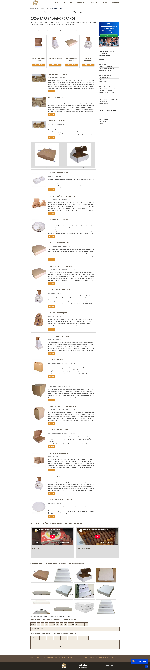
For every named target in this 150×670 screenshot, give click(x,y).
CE (73, 624)
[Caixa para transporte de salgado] (63, 591)
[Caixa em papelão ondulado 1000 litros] (39, 396)
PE (65, 624)
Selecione (33, 624)
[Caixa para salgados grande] (46, 154)
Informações (67, 3)
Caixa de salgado (103, 103)
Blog (105, 3)
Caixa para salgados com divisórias (52, 12)
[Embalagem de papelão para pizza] (39, 279)
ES (46, 624)
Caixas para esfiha (104, 119)
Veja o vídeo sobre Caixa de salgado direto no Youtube (91, 552)
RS (61, 624)
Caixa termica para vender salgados (108, 97)
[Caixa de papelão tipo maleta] (39, 186)
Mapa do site (115, 657)
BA (69, 624)
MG (42, 624)
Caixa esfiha (102, 59)
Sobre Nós (92, 657)
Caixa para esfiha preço (68, 12)
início (56, 3)
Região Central (34, 638)
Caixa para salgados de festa (107, 88)
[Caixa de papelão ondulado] (39, 443)
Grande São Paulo (72, 638)
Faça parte (115, 3)
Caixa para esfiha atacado (105, 73)
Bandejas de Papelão (104, 114)
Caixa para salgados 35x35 (106, 95)
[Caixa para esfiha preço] (63, 575)
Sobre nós (95, 3)
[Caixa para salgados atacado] (41, 607)
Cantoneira (102, 128)
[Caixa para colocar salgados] (84, 575)
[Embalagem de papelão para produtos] (39, 419)
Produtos (81, 3)
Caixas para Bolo (103, 121)
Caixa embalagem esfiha (105, 81)
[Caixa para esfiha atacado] (106, 607)
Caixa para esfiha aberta (105, 66)
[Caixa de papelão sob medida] (39, 466)
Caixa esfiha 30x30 (103, 84)
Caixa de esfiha (103, 64)
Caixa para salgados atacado (106, 92)
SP (50, 624)
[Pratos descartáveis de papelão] (39, 513)
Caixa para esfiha (103, 62)
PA (86, 624)
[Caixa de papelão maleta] (39, 373)
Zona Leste (63, 638)
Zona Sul (57, 638)
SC (57, 624)
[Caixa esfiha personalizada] (106, 575)
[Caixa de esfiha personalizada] (39, 302)
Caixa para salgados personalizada (108, 99)
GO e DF (78, 624)
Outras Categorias (107, 110)
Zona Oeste (50, 638)
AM (83, 624)
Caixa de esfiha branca (105, 75)
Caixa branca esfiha (104, 77)
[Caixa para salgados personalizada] (63, 607)
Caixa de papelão (103, 125)
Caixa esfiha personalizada (106, 79)
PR (54, 624)
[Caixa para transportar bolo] (39, 349)
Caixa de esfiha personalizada (107, 68)
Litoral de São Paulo (83, 638)
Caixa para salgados (104, 86)
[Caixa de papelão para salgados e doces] (41, 575)
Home (86, 657)
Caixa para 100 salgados (80, 12)
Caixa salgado (103, 101)
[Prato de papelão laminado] (39, 232)
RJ (38, 624)
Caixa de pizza (102, 123)
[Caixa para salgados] (41, 591)
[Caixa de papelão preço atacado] (39, 326)
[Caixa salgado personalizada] (84, 591)
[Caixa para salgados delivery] (39, 256)
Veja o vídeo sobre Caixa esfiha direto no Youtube (45, 552)
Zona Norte (42, 638)
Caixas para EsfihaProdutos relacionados (107, 53)
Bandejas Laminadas (104, 117)
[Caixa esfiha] (106, 591)
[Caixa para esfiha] (39, 489)
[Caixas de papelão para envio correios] (39, 209)
